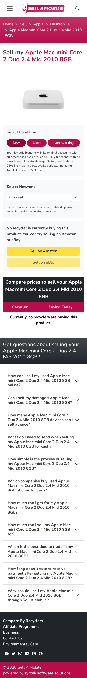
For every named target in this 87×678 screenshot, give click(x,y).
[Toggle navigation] (9, 8)
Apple (38, 24)
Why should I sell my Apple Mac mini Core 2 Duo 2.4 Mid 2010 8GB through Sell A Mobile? (41, 596)
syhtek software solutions (47, 673)
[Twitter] (13, 653)
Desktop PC (60, 24)
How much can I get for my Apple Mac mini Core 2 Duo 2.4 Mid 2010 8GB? (39, 508)
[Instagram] (20, 653)
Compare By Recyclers (23, 620)
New (16, 142)
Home (8, 24)
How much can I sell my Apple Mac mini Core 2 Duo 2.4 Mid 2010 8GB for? (39, 530)
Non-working (64, 142)
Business (11, 632)
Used (37, 142)
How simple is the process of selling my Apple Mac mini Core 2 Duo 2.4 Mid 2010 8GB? (40, 464)
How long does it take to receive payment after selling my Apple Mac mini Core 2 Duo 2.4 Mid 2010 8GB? (40, 574)
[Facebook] (7, 653)
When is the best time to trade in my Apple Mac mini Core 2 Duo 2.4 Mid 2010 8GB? (40, 552)
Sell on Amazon (43, 251)
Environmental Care (20, 644)
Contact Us (12, 638)
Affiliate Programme (21, 626)
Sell (23, 24)
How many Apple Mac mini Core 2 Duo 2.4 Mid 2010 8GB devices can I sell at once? (40, 420)
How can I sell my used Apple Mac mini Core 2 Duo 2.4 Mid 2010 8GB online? (39, 381)
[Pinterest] (34, 653)
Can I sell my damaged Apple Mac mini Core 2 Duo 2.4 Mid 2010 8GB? (40, 400)
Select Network (21, 186)
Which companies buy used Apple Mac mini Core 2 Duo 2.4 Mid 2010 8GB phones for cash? (39, 486)
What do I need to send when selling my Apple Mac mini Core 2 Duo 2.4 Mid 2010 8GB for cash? (41, 442)
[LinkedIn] (27, 653)
